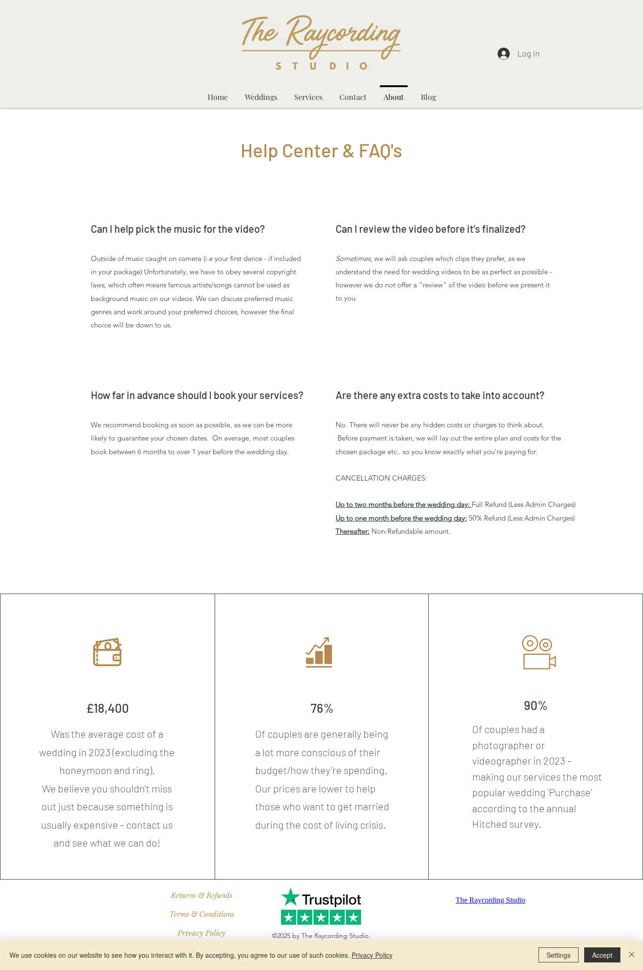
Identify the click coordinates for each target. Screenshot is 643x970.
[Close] (631, 954)
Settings (559, 955)
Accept (602, 955)
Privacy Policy (372, 955)
